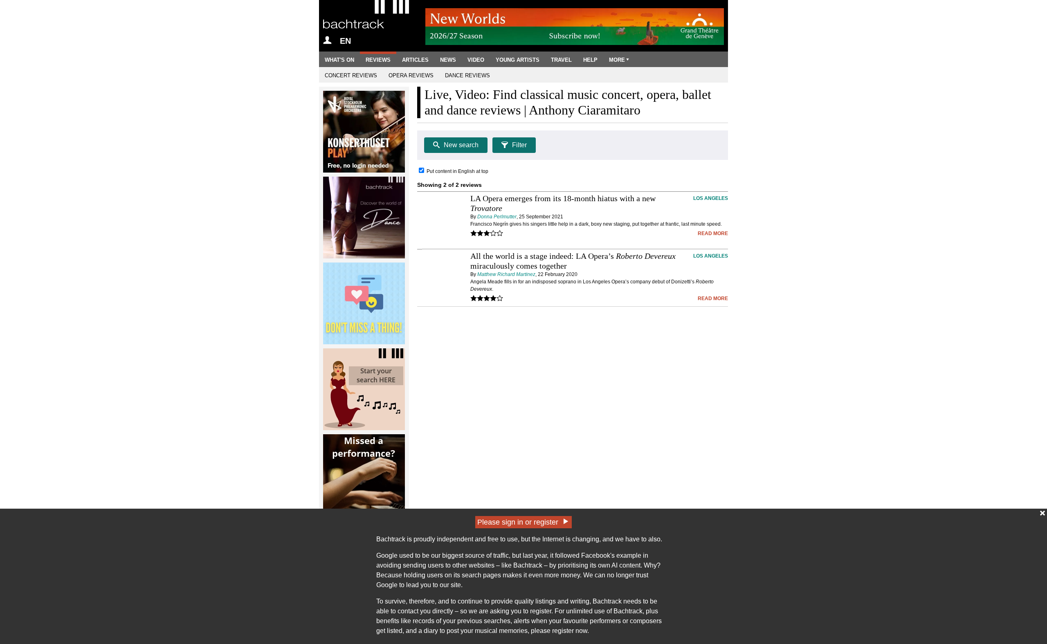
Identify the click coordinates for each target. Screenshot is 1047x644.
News (448, 60)
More (617, 60)
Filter (519, 144)
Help (590, 60)
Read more (713, 233)
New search (461, 144)
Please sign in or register (517, 522)
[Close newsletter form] (1042, 513)
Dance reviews (467, 75)
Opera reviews (411, 75)
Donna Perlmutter (497, 217)
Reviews (378, 60)
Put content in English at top (457, 171)
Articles (415, 60)
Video (475, 60)
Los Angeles (710, 198)
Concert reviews (351, 75)
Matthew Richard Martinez (506, 274)
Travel (561, 60)
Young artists (517, 60)
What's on (339, 60)
